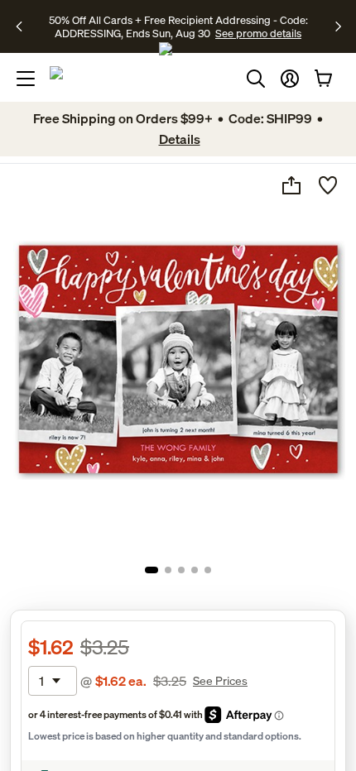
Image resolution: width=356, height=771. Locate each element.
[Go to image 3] (181, 570)
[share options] (291, 185)
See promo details (258, 33)
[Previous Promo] (24, 26)
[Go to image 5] (207, 570)
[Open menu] (26, 78)
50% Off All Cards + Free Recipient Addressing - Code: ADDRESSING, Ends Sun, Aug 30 (178, 26)
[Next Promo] (338, 26)
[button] (290, 78)
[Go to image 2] (168, 570)
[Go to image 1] (151, 570)
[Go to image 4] (194, 570)
